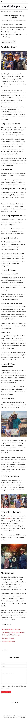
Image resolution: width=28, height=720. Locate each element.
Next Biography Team (8, 20)
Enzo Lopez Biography (8, 638)
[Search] (21, 1)
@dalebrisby (8, 518)
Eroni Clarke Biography (8, 641)
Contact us (5, 717)
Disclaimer (10, 717)
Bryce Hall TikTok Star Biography (11, 629)
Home (2, 11)
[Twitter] (5, 650)
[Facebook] (3, 650)
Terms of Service (22, 717)
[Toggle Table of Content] (13, 42)
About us (23, 715)
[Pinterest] (7, 650)
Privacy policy (15, 717)
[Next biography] (14, 6)
